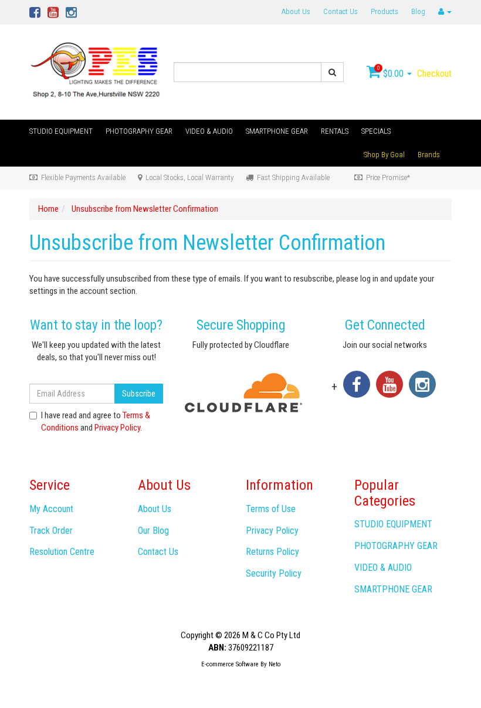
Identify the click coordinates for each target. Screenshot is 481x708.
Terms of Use (271, 508)
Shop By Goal (384, 154)
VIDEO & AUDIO (209, 131)
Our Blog (153, 530)
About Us (296, 11)
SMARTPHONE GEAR (277, 131)
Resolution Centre (61, 551)
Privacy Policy (117, 427)
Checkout (434, 73)
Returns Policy (272, 551)
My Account (51, 508)
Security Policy (274, 573)
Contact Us (340, 11)
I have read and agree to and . (95, 421)
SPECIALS (376, 131)
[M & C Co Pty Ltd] (96, 71)
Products (384, 11)
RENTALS (334, 131)
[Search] (332, 72)
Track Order (51, 530)
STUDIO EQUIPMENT (61, 131)
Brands (429, 154)
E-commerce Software (230, 664)
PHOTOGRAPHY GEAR (139, 131)
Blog (418, 11)
